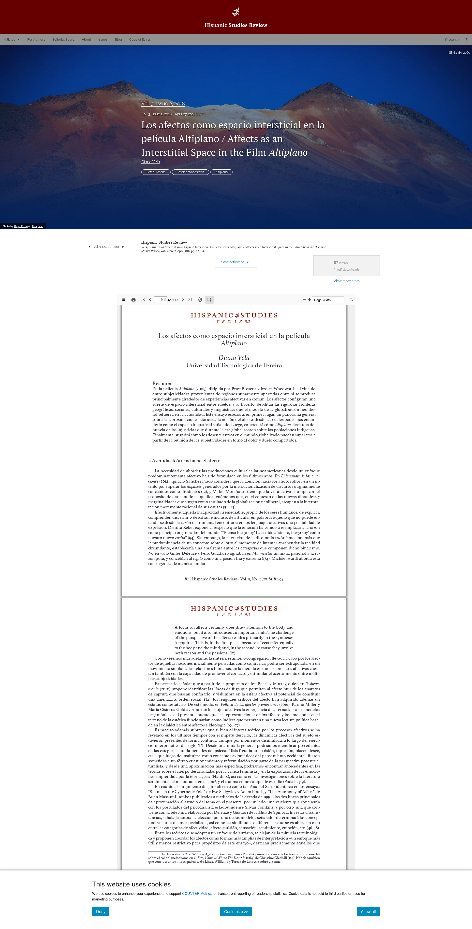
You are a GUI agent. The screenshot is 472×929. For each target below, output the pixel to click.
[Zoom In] (309, 299)
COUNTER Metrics (197, 893)
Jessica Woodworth (190, 172)
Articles (9, 39)
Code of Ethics (140, 39)
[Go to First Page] (143, 299)
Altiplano (222, 172)
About (86, 39)
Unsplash (37, 226)
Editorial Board (63, 39)
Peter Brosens (156, 172)
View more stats (347, 281)
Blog (118, 39)
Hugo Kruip (21, 226)
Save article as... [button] (235, 262)
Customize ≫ (238, 911)
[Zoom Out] (305, 299)
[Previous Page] (150, 299)
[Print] (133, 300)
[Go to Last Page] (190, 299)
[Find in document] (351, 300)
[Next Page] (183, 299)
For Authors (36, 39)
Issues (102, 39)
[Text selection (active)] (209, 300)
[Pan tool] (199, 300)
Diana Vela (150, 162)
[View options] (124, 299)
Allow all (370, 911)
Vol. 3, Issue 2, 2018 (163, 103)
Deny (102, 911)
